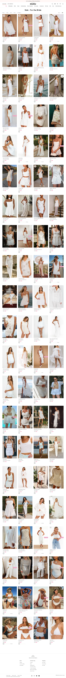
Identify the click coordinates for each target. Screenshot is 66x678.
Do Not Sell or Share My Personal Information (13, 676)
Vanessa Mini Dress (6, 308)
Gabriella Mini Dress (6, 67)
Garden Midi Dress (22, 37)
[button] (59, 12)
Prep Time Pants (37, 579)
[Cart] (63, 4)
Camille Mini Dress (37, 188)
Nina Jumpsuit (52, 459)
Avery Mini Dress (6, 519)
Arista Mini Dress (21, 278)
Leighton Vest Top (53, 188)
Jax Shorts (51, 399)
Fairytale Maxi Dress (53, 519)
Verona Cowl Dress (22, 368)
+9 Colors (27, 161)
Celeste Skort (36, 37)
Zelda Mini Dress (21, 579)
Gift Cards (43, 662)
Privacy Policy (8, 675)
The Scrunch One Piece (38, 609)
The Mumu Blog (22, 663)
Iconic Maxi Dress (53, 429)
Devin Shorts (21, 338)
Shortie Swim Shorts (37, 640)
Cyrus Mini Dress (6, 188)
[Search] (52, 4)
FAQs (31, 663)
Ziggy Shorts (36, 459)
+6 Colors (11, 613)
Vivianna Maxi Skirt (22, 399)
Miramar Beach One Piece (23, 609)
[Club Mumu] (55, 3)
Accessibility (21, 665)
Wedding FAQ (32, 665)
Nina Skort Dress (6, 218)
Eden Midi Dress (6, 127)
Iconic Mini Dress (37, 399)
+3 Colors (42, 161)
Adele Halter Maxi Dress (38, 278)
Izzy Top (35, 248)
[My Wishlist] (60, 4)
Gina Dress (5, 459)
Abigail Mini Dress (22, 67)
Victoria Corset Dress (53, 97)
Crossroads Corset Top (22, 429)
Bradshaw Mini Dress (37, 308)
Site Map (43, 665)
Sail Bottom (5, 609)
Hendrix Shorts (5, 429)
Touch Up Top (5, 399)
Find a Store (44, 663)
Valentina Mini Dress (22, 308)
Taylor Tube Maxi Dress (54, 338)
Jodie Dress (21, 158)
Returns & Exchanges (33, 669)
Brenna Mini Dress (53, 127)
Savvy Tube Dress (21, 549)
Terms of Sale (20, 675)
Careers (21, 662)
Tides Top (51, 640)
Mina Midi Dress (21, 519)
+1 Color (42, 372)
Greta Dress (36, 368)
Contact (31, 662)
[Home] (33, 4)
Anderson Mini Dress (37, 97)
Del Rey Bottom (21, 640)
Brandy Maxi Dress (53, 368)
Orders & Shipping (33, 668)
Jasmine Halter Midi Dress (38, 549)
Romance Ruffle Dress (22, 218)
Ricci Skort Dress (52, 248)
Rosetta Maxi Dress (6, 278)
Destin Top (51, 609)
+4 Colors (11, 643)
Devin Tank (5, 338)
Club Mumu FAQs (32, 666)
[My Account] (57, 4)
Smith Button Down (22, 489)
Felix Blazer (5, 579)
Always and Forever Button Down (55, 308)
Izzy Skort (51, 67)
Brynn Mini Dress (21, 97)
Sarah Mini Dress (52, 489)
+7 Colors (58, 41)
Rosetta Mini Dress (6, 37)
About (21, 660)
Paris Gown (52, 37)
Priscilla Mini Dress (37, 127)
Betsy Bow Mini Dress (38, 429)
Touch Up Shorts (6, 368)
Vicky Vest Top (21, 127)
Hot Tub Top (5, 640)
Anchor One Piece (53, 579)
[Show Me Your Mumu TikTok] (39, 676)
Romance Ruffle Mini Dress (38, 218)
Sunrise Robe (36, 338)
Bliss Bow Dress (5, 97)
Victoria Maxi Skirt (53, 218)
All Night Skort (52, 278)
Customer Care (32, 660)
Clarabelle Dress (6, 549)
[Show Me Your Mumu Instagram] (32, 676)
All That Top (5, 489)
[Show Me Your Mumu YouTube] (36, 676)
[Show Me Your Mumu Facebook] (34, 676)
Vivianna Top (21, 188)
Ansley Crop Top (52, 549)
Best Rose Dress (37, 489)
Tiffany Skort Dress (53, 158)
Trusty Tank (20, 459)
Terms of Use (14, 675)
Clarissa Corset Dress (37, 158)
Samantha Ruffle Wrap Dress (39, 67)
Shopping (43, 660)
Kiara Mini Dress (5, 248)
